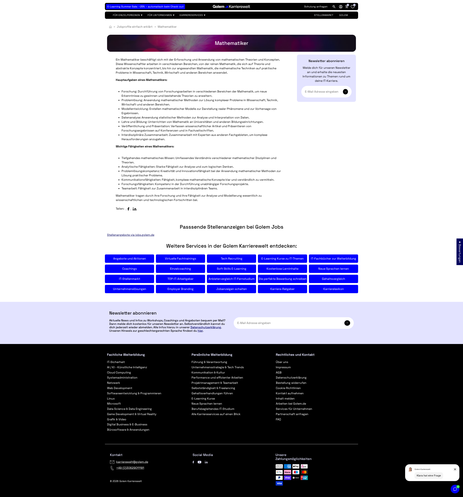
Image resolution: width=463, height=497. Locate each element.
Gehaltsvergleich (333, 279)
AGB (279, 372)
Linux (111, 398)
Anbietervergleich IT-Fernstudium (232, 279)
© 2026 (126, 481)
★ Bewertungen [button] (460, 252)
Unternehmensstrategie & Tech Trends (218, 367)
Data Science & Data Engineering (129, 409)
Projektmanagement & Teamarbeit (215, 383)
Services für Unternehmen (294, 409)
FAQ (278, 419)
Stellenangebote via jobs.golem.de (130, 235)
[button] (341, 6)
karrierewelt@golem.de (132, 462)
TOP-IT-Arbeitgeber (180, 279)
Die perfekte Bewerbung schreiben (283, 279)
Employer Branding (180, 289)
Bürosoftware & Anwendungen (128, 430)
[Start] (110, 27)
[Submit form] (347, 323)
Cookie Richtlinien (288, 388)
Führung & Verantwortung (209, 362)
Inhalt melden (285, 398)
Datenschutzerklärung (205, 327)
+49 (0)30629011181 (130, 468)
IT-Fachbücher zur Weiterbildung (333, 258)
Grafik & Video (116, 419)
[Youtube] (199, 462)
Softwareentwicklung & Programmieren (134, 393)
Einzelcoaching (180, 269)
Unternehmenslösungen (129, 289)
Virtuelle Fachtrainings (180, 258)
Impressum (283, 367)
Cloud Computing (119, 372)
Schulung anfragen (316, 6)
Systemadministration (122, 377)
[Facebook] (193, 462)
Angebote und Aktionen (129, 258)
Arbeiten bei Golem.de (291, 403)
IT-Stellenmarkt (129, 279)
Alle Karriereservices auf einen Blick (216, 414)
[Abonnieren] (345, 91)
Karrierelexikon (333, 289)
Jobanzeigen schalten (231, 289)
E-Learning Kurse (203, 398)
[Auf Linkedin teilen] (135, 209)
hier (200, 331)
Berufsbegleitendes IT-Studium (213, 409)
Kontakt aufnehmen (290, 393)
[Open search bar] (334, 6)
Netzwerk (113, 383)
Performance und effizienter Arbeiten (217, 377)
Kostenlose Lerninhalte (282, 269)
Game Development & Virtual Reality (131, 414)
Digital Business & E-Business (127, 424)
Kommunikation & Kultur (208, 372)
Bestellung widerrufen (291, 383)
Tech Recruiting (231, 258)
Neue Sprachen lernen (333, 269)
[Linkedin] (206, 462)
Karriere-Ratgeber (282, 289)
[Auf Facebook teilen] (129, 209)
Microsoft (114, 403)
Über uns (282, 362)
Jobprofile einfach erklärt (134, 27)
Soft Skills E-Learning (231, 269)
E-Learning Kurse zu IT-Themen (282, 258)
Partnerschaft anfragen (292, 414)
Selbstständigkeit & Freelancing (213, 388)
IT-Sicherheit (116, 362)
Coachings (129, 269)
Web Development (119, 388)
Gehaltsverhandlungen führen (212, 393)
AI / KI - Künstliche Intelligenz (127, 367)
